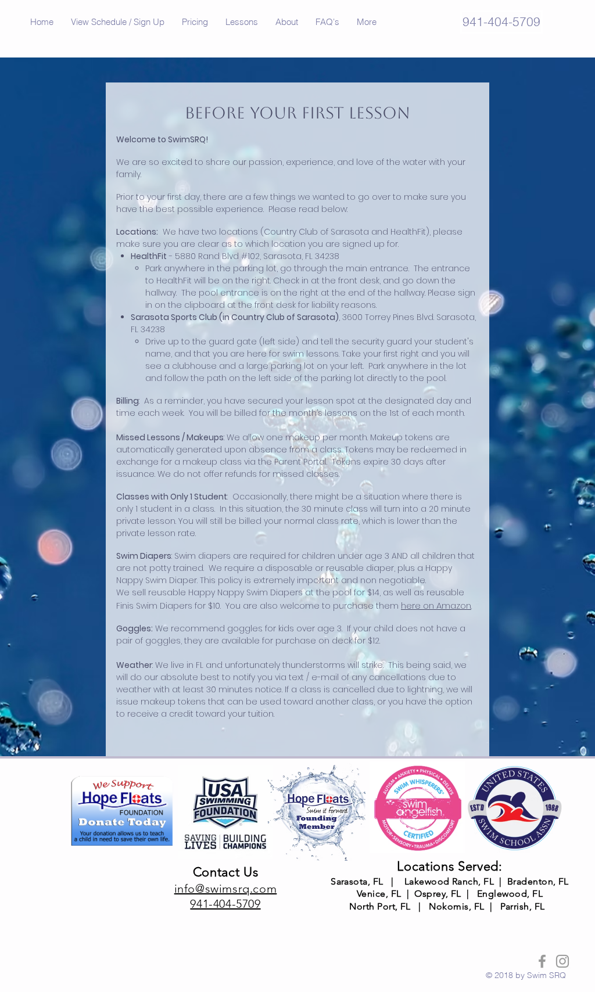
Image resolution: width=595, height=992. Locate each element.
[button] (117, 22)
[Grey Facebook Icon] (542, 961)
